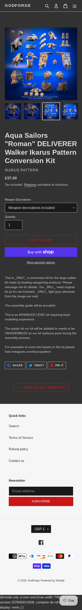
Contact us (16, 461)
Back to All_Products (44, 387)
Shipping (30, 184)
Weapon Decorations (18, 199)
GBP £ (40, 529)
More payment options (41, 262)
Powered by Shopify (53, 580)
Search (14, 426)
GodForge (18, 5)
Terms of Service (21, 437)
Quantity (10, 216)
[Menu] (74, 6)
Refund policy (18, 449)
